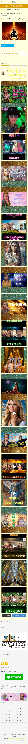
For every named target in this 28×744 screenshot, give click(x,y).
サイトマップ (4, 621)
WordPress (10, 738)
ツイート (3, 631)
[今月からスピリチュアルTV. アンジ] (14, 174)
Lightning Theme (18, 738)
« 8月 (3, 727)
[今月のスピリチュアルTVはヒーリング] (14, 440)
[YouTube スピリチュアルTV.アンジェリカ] (14, 94)
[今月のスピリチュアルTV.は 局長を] (14, 520)
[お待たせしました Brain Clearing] (14, 253)
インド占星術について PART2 (11, 53)
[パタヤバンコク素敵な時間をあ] (14, 120)
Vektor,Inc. (17, 740)
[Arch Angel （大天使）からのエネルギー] (14, 493)
